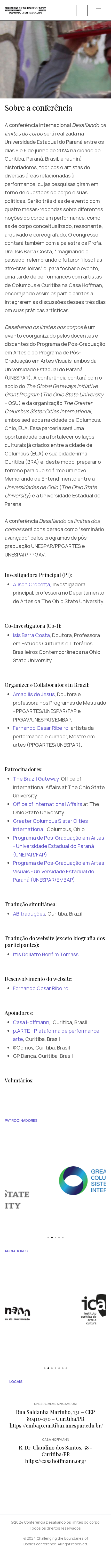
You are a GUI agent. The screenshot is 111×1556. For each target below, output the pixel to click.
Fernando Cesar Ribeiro (40, 727)
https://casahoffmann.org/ (55, 1460)
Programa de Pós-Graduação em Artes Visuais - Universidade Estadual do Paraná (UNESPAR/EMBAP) (58, 871)
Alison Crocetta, (32, 584)
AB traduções (29, 913)
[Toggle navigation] (82, 10)
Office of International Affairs (47, 804)
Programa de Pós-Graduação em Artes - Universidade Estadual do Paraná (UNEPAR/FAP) (58, 846)
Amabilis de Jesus (34, 694)
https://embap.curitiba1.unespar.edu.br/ (56, 1425)
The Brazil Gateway (36, 778)
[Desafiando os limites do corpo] (25, 10)
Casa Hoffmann (31, 1022)
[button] (99, 10)
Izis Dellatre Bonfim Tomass (45, 954)
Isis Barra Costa (31, 635)
